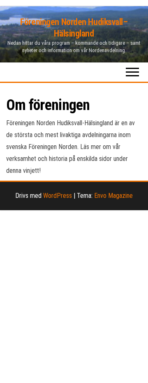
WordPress (57, 196)
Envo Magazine (113, 196)
